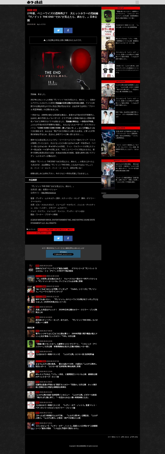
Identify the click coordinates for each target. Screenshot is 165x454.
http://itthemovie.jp (48, 193)
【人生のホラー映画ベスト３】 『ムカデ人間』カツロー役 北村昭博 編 (65, 354)
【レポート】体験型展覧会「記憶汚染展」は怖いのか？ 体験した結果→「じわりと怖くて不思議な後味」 (127, 180)
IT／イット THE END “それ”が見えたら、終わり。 (56, 229)
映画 (35, 10)
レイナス (42, 24)
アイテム (38, 286)
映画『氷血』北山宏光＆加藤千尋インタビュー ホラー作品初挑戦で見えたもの (127, 114)
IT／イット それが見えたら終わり (39, 233)
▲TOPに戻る (134, 437)
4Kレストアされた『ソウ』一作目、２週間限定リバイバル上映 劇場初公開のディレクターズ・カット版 (127, 41)
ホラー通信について (114, 437)
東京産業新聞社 (81, 446)
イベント (38, 276)
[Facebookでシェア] (68, 30)
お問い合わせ (125, 437)
